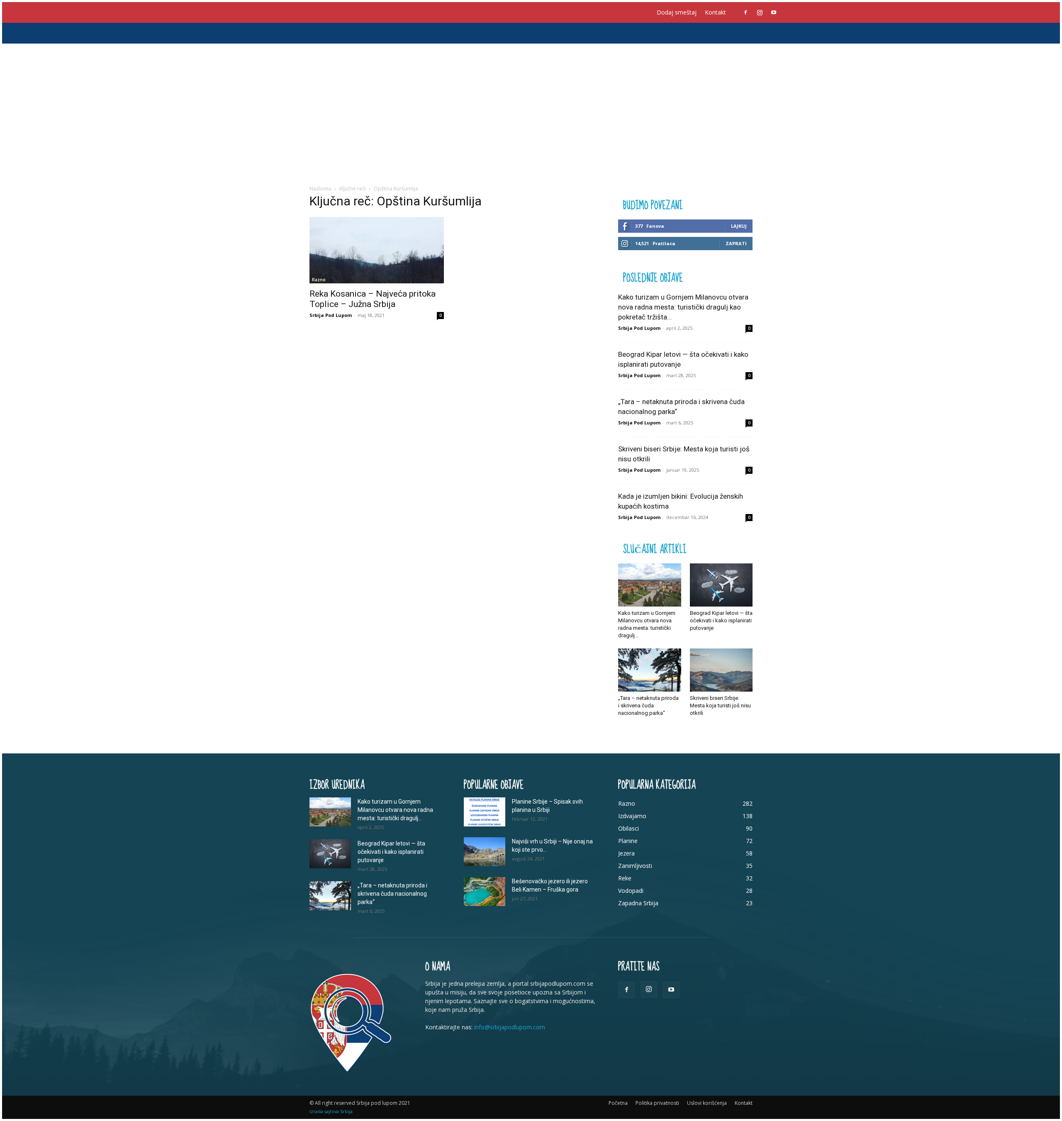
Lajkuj (739, 226)
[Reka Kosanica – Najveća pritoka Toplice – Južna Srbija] (376, 250)
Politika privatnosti (657, 1102)
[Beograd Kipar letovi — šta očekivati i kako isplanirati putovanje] (721, 585)
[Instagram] (759, 12)
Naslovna (320, 188)
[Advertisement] (531, 106)
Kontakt (715, 12)
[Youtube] (773, 12)
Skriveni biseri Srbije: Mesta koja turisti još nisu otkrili (720, 705)
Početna (618, 1102)
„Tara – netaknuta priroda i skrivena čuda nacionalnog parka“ (648, 705)
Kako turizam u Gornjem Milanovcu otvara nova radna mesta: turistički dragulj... (395, 809)
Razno (319, 280)
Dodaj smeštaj (677, 12)
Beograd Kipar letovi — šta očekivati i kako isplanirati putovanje (721, 620)
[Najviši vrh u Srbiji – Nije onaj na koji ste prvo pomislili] (484, 851)
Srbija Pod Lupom (330, 315)
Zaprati (736, 243)
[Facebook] (745, 12)
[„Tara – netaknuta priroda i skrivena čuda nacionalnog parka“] (649, 670)
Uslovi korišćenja (707, 1102)
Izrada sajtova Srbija (331, 1111)
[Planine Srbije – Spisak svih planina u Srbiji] (484, 811)
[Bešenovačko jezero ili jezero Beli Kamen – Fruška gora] (484, 891)
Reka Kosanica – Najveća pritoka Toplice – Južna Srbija (372, 299)
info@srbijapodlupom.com (509, 1027)
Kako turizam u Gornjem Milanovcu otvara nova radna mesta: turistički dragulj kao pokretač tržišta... (683, 307)
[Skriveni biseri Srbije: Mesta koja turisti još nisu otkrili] (721, 670)
